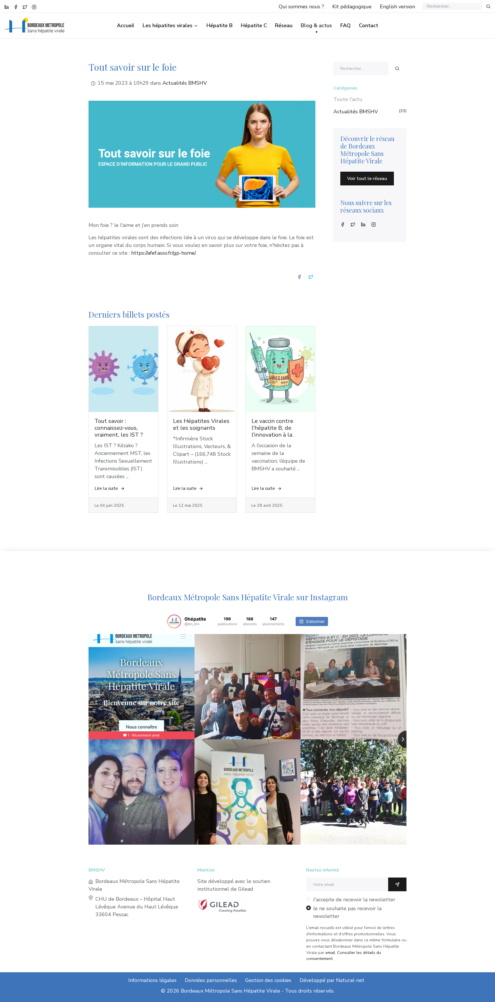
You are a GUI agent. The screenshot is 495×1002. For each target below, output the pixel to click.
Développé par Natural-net (332, 980)
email (330, 952)
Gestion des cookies (268, 980)
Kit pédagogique (352, 6)
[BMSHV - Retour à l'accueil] (38, 21)
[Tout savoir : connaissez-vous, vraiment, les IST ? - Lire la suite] (123, 369)
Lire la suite (106, 488)
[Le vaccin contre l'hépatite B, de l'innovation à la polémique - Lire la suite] (280, 369)
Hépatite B (220, 25)
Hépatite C (254, 25)
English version (397, 6)
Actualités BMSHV (184, 83)
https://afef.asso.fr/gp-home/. (163, 252)
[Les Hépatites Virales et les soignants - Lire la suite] (202, 369)
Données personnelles (211, 980)
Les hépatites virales (167, 25)
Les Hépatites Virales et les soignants (201, 424)
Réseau (283, 25)
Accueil (125, 25)
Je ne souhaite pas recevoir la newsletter (347, 912)
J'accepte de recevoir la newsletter (354, 899)
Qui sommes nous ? (301, 6)
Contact (368, 25)
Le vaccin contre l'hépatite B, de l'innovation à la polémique (272, 431)
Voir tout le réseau (367, 178)
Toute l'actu (347, 99)
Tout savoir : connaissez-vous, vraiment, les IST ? (119, 428)
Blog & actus (316, 25)
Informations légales (152, 980)
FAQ (345, 25)
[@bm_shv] (174, 621)
